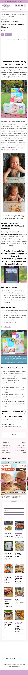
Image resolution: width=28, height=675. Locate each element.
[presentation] (13, 478)
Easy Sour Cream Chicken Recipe (19, 555)
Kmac (4, 30)
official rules (7, 327)
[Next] (26, 480)
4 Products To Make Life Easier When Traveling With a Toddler (6, 447)
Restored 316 (16, 666)
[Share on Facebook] (2, 34)
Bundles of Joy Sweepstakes (9, 234)
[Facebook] (22, 5)
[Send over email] (10, 34)
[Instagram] (19, 5)
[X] (25, 5)
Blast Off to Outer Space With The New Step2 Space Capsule (8, 556)
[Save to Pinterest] (6, 34)
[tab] (12, 501)
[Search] (21, 510)
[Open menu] (25, 10)
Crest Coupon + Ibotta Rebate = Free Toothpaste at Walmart (20, 447)
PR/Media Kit (9, 658)
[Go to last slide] (2, 480)
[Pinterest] (16, 5)
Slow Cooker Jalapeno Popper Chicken (8, 534)
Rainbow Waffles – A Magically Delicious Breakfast (7, 579)
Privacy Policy (18, 658)
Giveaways (4, 19)
